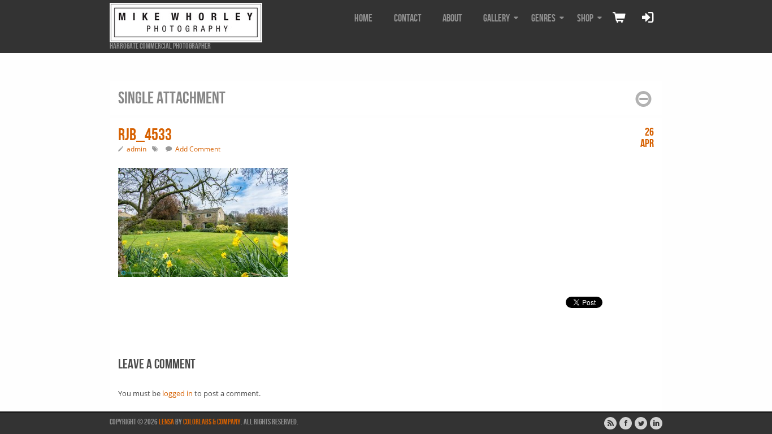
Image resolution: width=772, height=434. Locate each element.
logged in (177, 393)
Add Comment (197, 149)
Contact (407, 18)
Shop (585, 18)
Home (363, 18)
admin (136, 149)
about (452, 18)
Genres (543, 18)
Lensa (166, 422)
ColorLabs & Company (212, 422)
